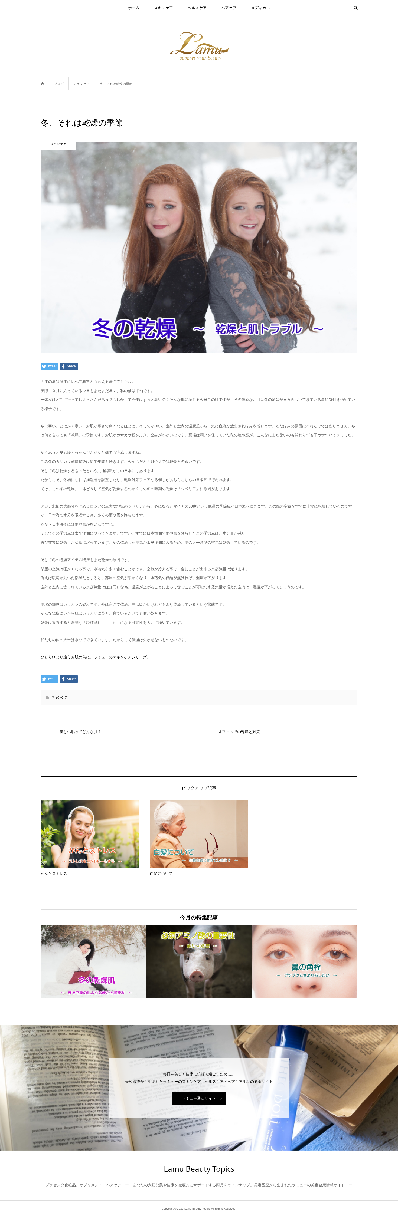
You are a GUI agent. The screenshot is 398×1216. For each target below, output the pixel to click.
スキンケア (163, 8)
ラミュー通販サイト (199, 1098)
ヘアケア (228, 8)
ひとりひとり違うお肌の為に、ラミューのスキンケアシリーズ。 (96, 657)
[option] (93, 961)
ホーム (133, 8)
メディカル (260, 8)
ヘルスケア (197, 8)
